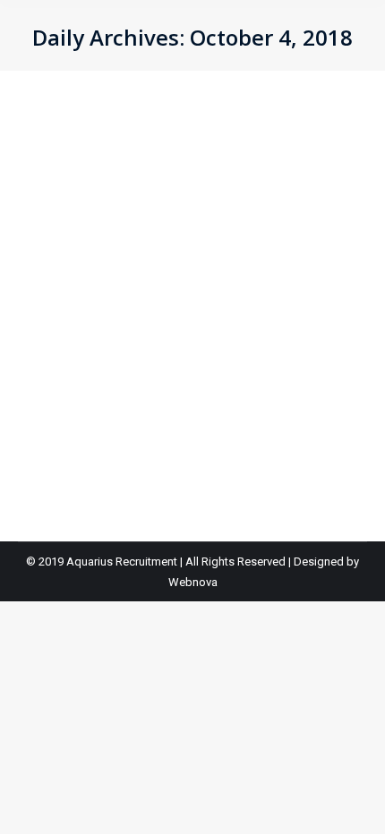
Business (64, 224)
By (125, 224)
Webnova (193, 582)
